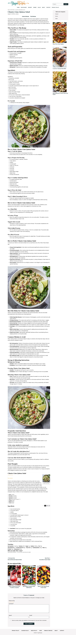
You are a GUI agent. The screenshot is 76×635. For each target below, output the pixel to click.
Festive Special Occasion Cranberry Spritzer (14, 587)
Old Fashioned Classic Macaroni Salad (60, 93)
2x (47, 505)
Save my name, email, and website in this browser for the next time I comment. (29, 620)
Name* (10, 615)
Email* (30, 615)
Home (9, 9)
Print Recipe (33, 16)
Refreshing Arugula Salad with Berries (29, 587)
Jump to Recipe (25, 16)
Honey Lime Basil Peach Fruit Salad (43, 587)
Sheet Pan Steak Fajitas (58, 44)
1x (45, 505)
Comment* (11, 603)
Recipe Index (12, 9)
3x (49, 505)
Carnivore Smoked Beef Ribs (59, 68)
